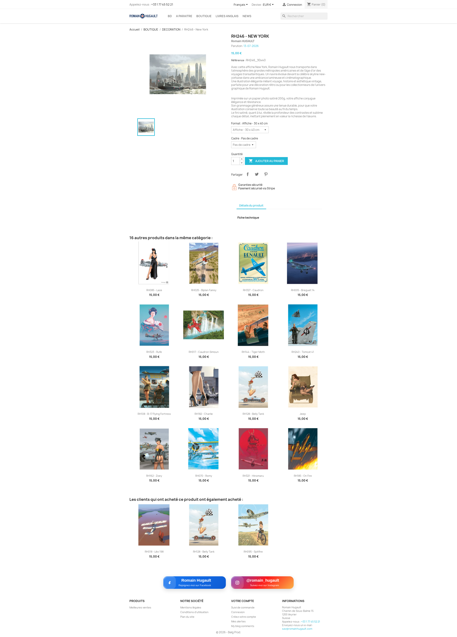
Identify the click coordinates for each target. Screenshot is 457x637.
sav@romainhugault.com (297, 628)
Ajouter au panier (266, 161)
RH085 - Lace (154, 290)
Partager (247, 174)
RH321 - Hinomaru (253, 475)
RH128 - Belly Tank (253, 414)
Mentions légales (190, 607)
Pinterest (265, 174)
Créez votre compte (243, 616)
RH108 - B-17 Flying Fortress (154, 414)
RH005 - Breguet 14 (303, 290)
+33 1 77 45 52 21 (162, 4)
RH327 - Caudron (253, 290)
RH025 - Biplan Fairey (203, 290)
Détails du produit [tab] (251, 205)
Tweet (256, 174)
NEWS (247, 16)
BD (170, 16)
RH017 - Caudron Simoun (204, 352)
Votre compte (242, 601)
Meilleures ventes (140, 607)
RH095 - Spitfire (253, 551)
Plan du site (187, 616)
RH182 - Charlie (204, 414)
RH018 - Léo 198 (154, 551)
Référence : (238, 60)
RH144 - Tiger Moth (253, 352)
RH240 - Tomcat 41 (303, 352)
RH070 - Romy (203, 475)
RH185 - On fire (303, 475)
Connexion (238, 612)
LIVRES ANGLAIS (227, 16)
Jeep (303, 414)
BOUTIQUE (204, 16)
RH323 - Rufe (154, 352)
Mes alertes (238, 621)
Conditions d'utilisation (194, 612)
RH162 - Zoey (154, 475)
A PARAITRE (184, 16)
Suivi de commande (243, 607)
